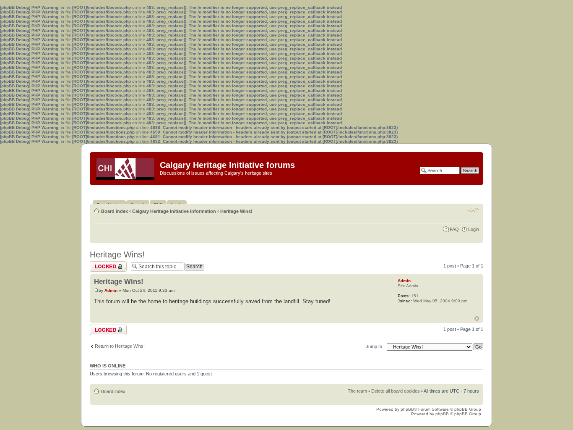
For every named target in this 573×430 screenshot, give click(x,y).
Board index (114, 211)
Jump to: (374, 346)
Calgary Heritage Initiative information (174, 211)
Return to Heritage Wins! (120, 346)
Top (476, 318)
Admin (110, 290)
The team (357, 390)
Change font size (473, 209)
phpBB (407, 409)
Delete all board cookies (395, 390)
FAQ (454, 229)
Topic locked (102, 263)
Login (473, 229)
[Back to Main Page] (126, 167)
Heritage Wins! (236, 211)
